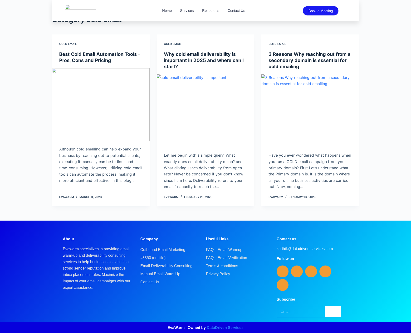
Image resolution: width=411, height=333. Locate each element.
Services (187, 11)
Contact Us (236, 11)
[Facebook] (297, 271)
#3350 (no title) (153, 258)
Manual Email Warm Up (160, 274)
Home (167, 11)
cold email (68, 44)
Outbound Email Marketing (162, 250)
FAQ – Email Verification (226, 258)
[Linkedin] (283, 271)
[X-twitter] (283, 285)
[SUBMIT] (333, 311)
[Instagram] (311, 271)
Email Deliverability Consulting (166, 266)
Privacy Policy (218, 274)
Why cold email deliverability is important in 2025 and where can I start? (204, 60)
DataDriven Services (225, 328)
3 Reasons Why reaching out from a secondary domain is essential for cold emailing (310, 60)
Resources (210, 11)
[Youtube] (325, 271)
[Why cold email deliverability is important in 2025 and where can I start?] (205, 111)
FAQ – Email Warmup (224, 250)
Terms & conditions (222, 266)
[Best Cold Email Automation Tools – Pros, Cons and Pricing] (101, 104)
